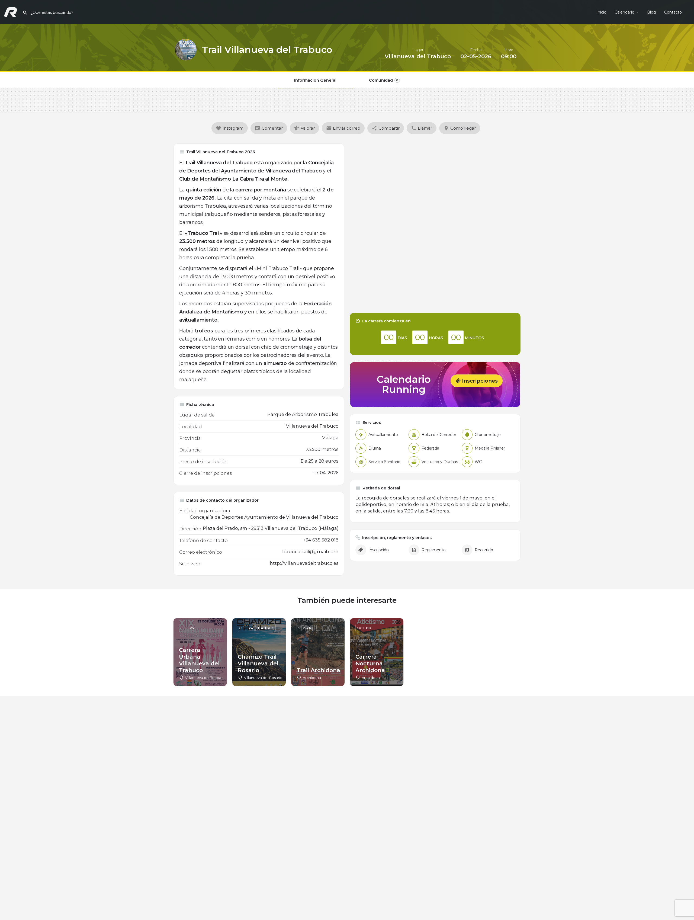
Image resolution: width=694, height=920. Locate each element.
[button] (477, 380)
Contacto (673, 12)
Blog (651, 12)
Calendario (624, 12)
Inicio (601, 12)
